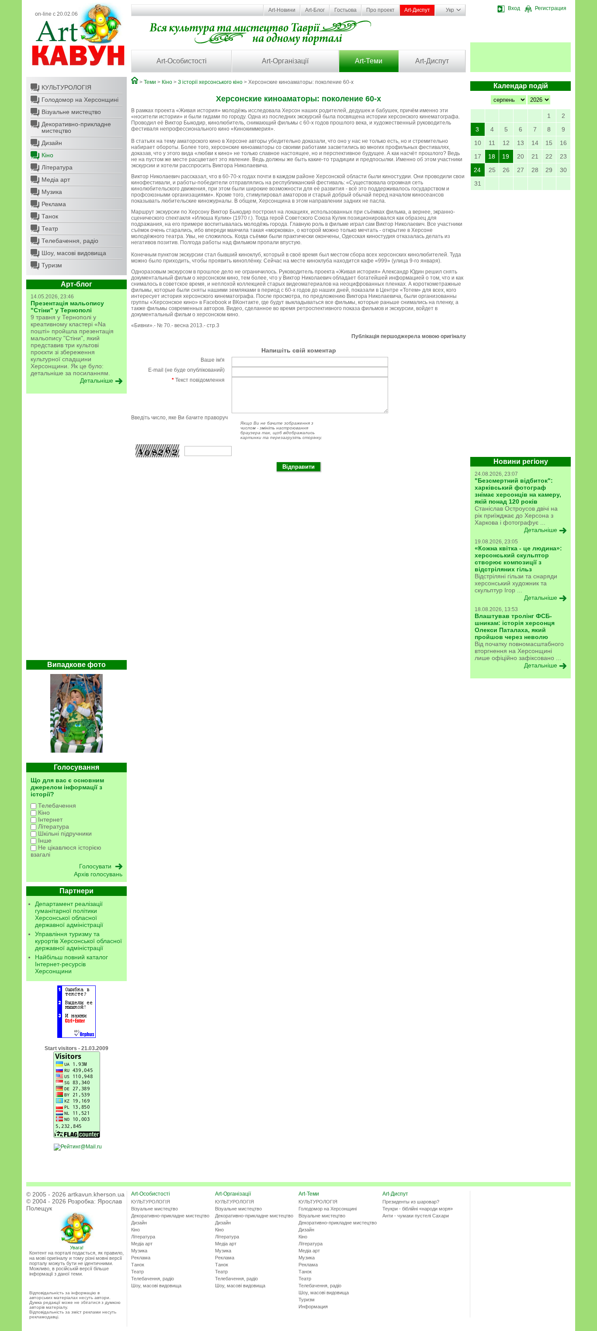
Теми (150, 82)
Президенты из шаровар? (410, 1201)
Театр (50, 228)
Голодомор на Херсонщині (80, 99)
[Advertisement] (76, 529)
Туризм (52, 265)
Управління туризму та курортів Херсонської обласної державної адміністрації (78, 940)
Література (57, 167)
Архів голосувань (98, 874)
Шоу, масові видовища (74, 252)
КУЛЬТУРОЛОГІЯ (66, 87)
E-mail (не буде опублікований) (186, 370)
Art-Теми (368, 61)
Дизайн (52, 142)
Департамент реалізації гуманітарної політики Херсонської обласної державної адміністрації (69, 914)
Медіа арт (56, 179)
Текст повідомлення (198, 380)
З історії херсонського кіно (210, 82)
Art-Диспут (417, 10)
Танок (50, 216)
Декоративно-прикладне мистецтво (76, 127)
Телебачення (56, 805)
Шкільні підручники (64, 833)
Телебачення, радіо (70, 240)
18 (491, 156)
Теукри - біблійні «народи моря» (417, 1208)
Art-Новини (281, 10)
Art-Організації (285, 61)
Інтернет (49, 819)
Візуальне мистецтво (71, 111)
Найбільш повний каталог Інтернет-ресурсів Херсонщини (71, 964)
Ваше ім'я (213, 360)
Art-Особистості (181, 61)
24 (477, 169)
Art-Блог (315, 10)
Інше (44, 840)
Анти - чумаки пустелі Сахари (415, 1215)
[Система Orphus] (76, 1036)
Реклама (54, 204)
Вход (514, 8)
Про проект (380, 10)
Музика (52, 191)
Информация (313, 1306)
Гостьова (345, 10)
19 (505, 156)
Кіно (47, 155)
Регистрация (550, 8)
